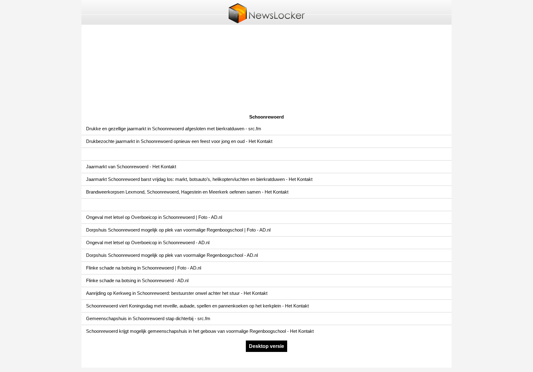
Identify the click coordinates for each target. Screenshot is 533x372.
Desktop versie (266, 346)
